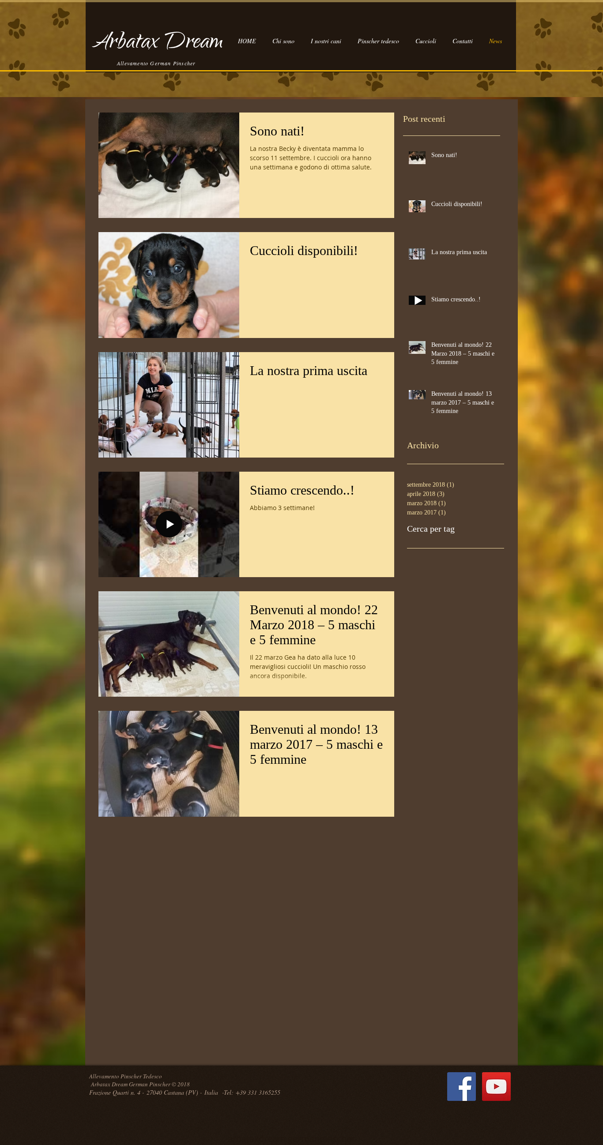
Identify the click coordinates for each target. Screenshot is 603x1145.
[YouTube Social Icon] (496, 1086)
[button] (325, 41)
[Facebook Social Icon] (461, 1086)
